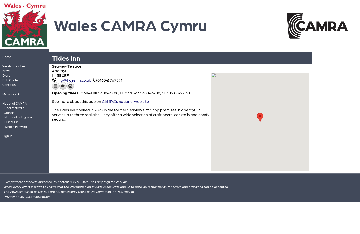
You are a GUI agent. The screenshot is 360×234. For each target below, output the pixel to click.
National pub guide (18, 117)
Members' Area (13, 94)
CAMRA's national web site (125, 101)
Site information (38, 196)
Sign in (7, 136)
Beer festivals (14, 108)
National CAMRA (14, 103)
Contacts (9, 84)
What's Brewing (15, 126)
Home (6, 56)
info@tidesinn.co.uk (74, 80)
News (6, 70)
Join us (9, 112)
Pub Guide (10, 80)
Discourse (11, 122)
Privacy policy (14, 196)
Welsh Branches (13, 66)
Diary (6, 75)
